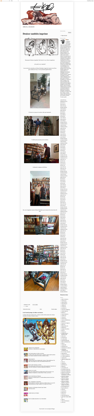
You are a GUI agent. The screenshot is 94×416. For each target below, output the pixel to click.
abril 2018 (62, 150)
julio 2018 (62, 146)
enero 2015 (62, 205)
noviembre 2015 (63, 190)
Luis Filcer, (54, 68)
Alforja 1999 (63, 302)
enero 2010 (62, 282)
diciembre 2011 (63, 260)
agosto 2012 (62, 248)
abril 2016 (62, 183)
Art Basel (63, 306)
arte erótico (63, 308)
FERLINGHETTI (31, 359)
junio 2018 (62, 147)
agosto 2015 (62, 195)
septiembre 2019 (63, 126)
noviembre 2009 (63, 285)
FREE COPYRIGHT (65, 341)
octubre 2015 (62, 192)
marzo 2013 (62, 238)
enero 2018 (62, 153)
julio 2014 (62, 214)
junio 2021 (62, 102)
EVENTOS (63, 337)
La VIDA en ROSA (64, 356)
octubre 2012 (62, 245)
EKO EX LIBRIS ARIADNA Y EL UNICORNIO (37, 398)
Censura (62, 317)
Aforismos (63, 300)
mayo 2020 (62, 114)
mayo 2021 (62, 104)
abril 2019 (62, 132)
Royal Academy (64, 387)
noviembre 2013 (63, 226)
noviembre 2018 (63, 140)
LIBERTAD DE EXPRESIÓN (33, 347)
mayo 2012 (62, 253)
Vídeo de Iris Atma (64, 400)
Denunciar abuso (64, 294)
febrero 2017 (62, 168)
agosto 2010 (62, 278)
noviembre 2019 (63, 123)
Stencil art (63, 392)
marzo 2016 (62, 184)
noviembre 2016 (63, 172)
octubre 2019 (62, 125)
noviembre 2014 (63, 208)
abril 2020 (62, 116)
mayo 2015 (62, 199)
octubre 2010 (62, 276)
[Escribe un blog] (34, 304)
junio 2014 (62, 215)
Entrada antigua (54, 309)
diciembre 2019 (63, 122)
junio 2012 (62, 251)
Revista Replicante (64, 386)
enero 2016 (62, 187)
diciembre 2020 (63, 107)
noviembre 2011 (63, 262)
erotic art (62, 335)
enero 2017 (62, 169)
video (62, 399)
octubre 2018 (62, 141)
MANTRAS (63, 364)
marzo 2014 (62, 220)
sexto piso (63, 390)
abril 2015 (62, 201)
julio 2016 (62, 178)
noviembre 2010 (63, 275)
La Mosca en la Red (64, 354)
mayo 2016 (62, 181)
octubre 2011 (62, 263)
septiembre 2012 (63, 247)
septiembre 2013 (63, 229)
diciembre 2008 (63, 291)
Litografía (63, 363)
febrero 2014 (62, 221)
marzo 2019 (62, 134)
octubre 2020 (62, 108)
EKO (68, 39)
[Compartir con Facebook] (36, 304)
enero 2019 (62, 137)
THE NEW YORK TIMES (66, 396)
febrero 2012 (62, 257)
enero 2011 (62, 272)
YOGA (62, 402)
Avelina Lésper (64, 311)
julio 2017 (62, 160)
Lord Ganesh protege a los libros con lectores (33, 312)
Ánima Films (63, 303)
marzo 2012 (62, 256)
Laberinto (63, 357)
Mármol (62, 366)
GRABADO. (63, 346)
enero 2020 (62, 120)
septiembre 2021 (63, 101)
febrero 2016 (62, 186)
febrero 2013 (62, 239)
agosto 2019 (62, 128)
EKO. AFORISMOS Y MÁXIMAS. (34, 381)
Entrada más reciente (26, 309)
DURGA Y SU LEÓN (32, 370)
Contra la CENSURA (65, 320)
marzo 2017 (62, 166)
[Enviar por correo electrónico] (33, 304)
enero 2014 (62, 223)
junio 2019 (62, 131)
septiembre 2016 (63, 175)
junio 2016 (62, 180)
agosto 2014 (62, 212)
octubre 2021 (62, 99)
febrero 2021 (62, 105)
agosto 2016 (62, 177)
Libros (62, 361)
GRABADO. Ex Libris (65, 347)
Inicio (41, 309)
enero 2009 (62, 290)
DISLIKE (63, 327)
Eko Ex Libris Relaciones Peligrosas (34, 376)
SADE (62, 389)
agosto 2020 (62, 110)
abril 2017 (62, 165)
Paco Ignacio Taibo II (65, 369)
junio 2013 (62, 233)
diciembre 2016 (63, 171)
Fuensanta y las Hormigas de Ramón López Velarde (37, 387)
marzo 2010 (62, 281)
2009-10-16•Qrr (64, 299)
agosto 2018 (62, 144)
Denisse (27, 306)
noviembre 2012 (63, 244)
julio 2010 (62, 279)
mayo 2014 (62, 217)
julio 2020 (62, 111)
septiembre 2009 (63, 288)
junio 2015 (62, 198)
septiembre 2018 (63, 143)
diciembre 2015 (63, 189)
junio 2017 (62, 162)
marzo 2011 (62, 269)
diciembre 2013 (63, 224)
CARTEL (63, 315)
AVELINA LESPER (65, 309)
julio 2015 (62, 196)
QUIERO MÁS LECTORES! (33, 393)
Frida (62, 343)
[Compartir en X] (35, 304)
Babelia (62, 312)
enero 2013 (62, 241)
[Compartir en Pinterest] (37, 304)
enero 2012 (62, 259)
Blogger (53, 408)
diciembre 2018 (63, 138)
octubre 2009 (62, 287)
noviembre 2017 (63, 156)
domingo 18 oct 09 (64, 328)
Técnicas (62, 393)
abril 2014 (62, 218)
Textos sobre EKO (64, 395)
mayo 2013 (62, 235)
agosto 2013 (62, 230)
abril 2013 (62, 236)
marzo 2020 (62, 117)
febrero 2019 (62, 135)
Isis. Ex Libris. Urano (65, 351)
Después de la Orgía (64, 323)
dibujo (62, 324)
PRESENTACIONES (65, 372)
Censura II (63, 318)
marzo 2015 (62, 202)
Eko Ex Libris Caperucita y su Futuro (34, 364)
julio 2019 (62, 129)
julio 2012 (62, 250)
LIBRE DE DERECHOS (65, 359)
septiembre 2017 (63, 157)
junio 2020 (62, 113)
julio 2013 (62, 232)
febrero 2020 (62, 119)
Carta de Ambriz (64, 314)
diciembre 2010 (63, 273)
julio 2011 (62, 266)
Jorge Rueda (63, 353)
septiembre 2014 (63, 211)
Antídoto (62, 305)
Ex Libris (63, 338)
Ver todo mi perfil (63, 96)
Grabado (62, 344)
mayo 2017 (62, 163)
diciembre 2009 (63, 284)
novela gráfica (63, 367)
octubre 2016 (62, 174)
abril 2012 (62, 254)
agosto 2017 (62, 159)
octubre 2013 (62, 227)
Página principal (64, 35)
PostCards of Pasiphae (65, 370)
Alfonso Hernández (40, 68)
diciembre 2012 (63, 242)
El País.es (63, 331)
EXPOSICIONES (64, 340)
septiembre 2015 (63, 193)
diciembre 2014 (63, 207)
